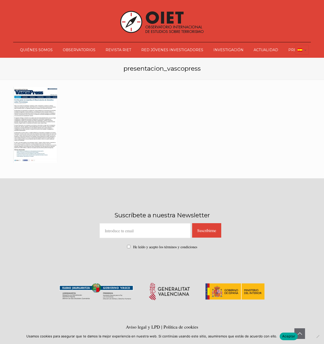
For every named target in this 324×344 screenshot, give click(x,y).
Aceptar (288, 336)
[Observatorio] (162, 21)
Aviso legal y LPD (143, 327)
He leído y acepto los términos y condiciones (165, 246)
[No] (317, 336)
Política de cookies (181, 327)
